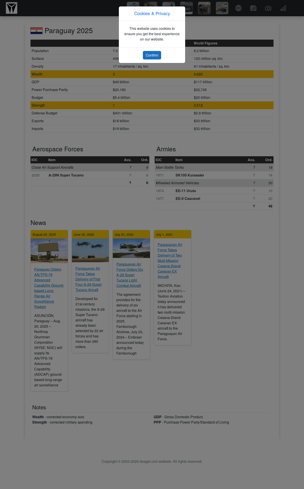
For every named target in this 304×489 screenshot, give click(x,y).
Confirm (152, 55)
